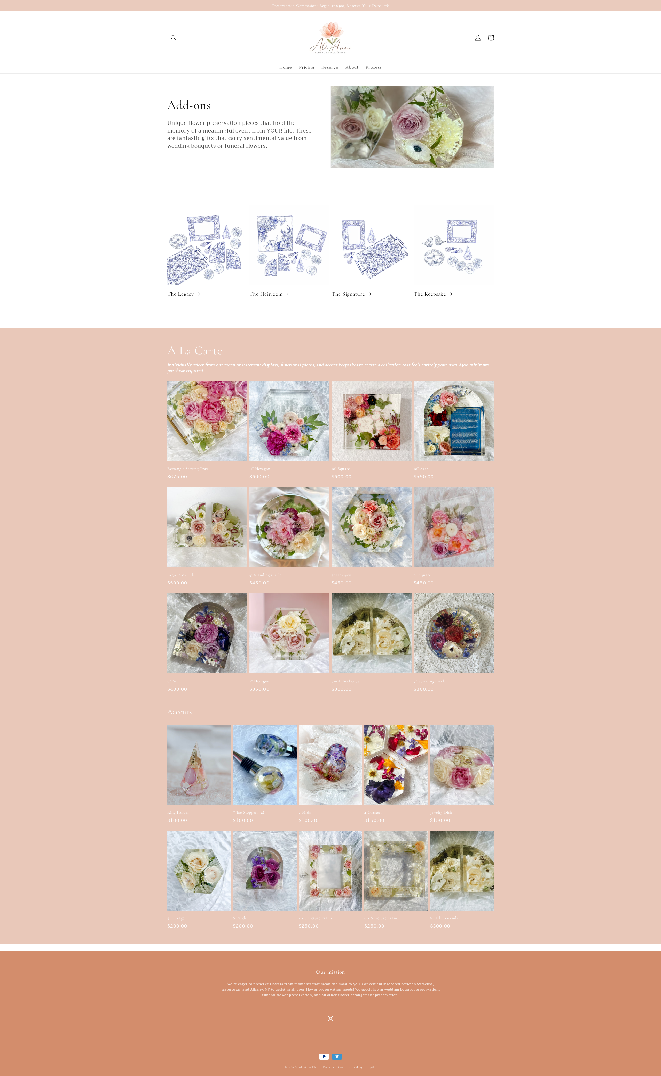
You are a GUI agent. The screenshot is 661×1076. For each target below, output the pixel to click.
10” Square (341, 468)
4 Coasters (373, 812)
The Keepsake (430, 294)
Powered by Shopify (360, 1067)
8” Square (422, 575)
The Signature (348, 294)
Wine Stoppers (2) (248, 812)
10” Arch (421, 468)
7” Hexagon (259, 681)
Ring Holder (178, 812)
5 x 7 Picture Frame (316, 918)
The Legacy (180, 294)
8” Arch (174, 681)
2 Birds (305, 812)
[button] (173, 37)
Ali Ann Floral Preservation (321, 1067)
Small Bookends (345, 681)
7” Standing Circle (430, 681)
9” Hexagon (341, 575)
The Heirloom (266, 294)
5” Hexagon (177, 918)
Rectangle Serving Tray (187, 468)
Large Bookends (181, 575)
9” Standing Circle (265, 575)
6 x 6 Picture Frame (381, 918)
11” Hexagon (259, 468)
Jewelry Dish (441, 812)
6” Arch (239, 918)
